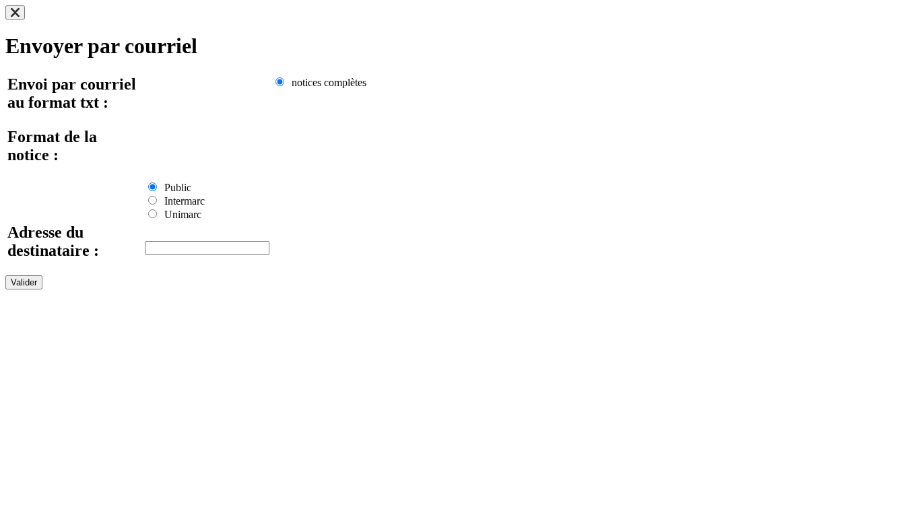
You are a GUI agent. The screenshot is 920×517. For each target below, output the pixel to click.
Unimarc (180, 214)
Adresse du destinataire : (53, 241)
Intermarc (182, 201)
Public (175, 187)
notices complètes (326, 82)
